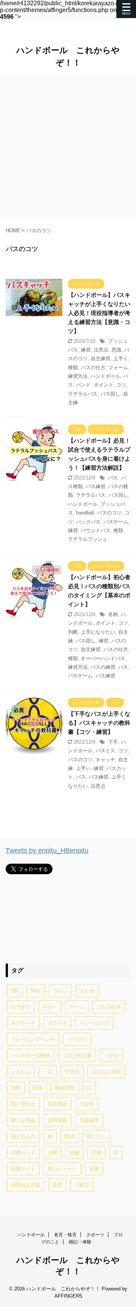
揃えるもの (23, 1136)
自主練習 (100, 358)
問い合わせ (23, 1104)
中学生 (72, 1071)
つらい (60, 991)
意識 (116, 350)
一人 (48, 1071)
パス (113, 478)
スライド (57, 1023)
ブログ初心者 (77, 1055)
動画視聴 (64, 1088)
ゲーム (77, 1007)
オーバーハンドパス (103, 658)
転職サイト (23, 1169)
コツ (121, 385)
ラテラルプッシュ (87, 539)
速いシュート (62, 1169)
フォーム (118, 367)
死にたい (96, 1136)
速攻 (94, 1169)
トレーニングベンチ (33, 1039)
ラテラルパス (82, 394)
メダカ (111, 1055)
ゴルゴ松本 (108, 1007)
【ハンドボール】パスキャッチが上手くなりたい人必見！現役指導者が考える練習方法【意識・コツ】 (99, 313)
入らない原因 (106, 1071)
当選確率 (89, 1120)
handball (85, 513)
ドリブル (77, 1039)
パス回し (110, 394)
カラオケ (21, 1007)
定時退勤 (57, 1120)
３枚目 (81, 1185)
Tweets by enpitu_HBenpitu (47, 850)
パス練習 (95, 486)
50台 (36, 991)
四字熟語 (57, 1104)
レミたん (21, 1071)
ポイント (103, 385)
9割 (15, 991)
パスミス (105, 750)
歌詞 (69, 1136)
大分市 (86, 1104)
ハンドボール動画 (30, 1055)
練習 (86, 350)
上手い (83, 768)
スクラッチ (23, 1023)
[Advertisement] (68, 148)
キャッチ (105, 759)
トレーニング (94, 1023)
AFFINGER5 (68, 1296)
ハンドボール (105, 376)
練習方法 (78, 376)
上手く (120, 358)
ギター (50, 1007)
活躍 (52, 1152)
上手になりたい (98, 632)
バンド (83, 385)
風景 (57, 1185)
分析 (16, 1088)
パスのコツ (109, 513)
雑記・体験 (80, 1242)
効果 (38, 1088)
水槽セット (23, 1152)
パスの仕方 (93, 367)
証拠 (74, 1152)
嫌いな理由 (23, 1120)
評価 (96, 1152)
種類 (73, 367)
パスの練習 (103, 667)
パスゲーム (116, 522)
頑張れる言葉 (25, 1185)
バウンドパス (95, 530)
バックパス (88, 522)
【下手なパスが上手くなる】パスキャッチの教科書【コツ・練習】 (99, 723)
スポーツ (95, 1234)
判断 (73, 632)
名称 (113, 614)
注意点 (101, 350)
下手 (113, 742)
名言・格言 (65, 1234)
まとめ (87, 991)
